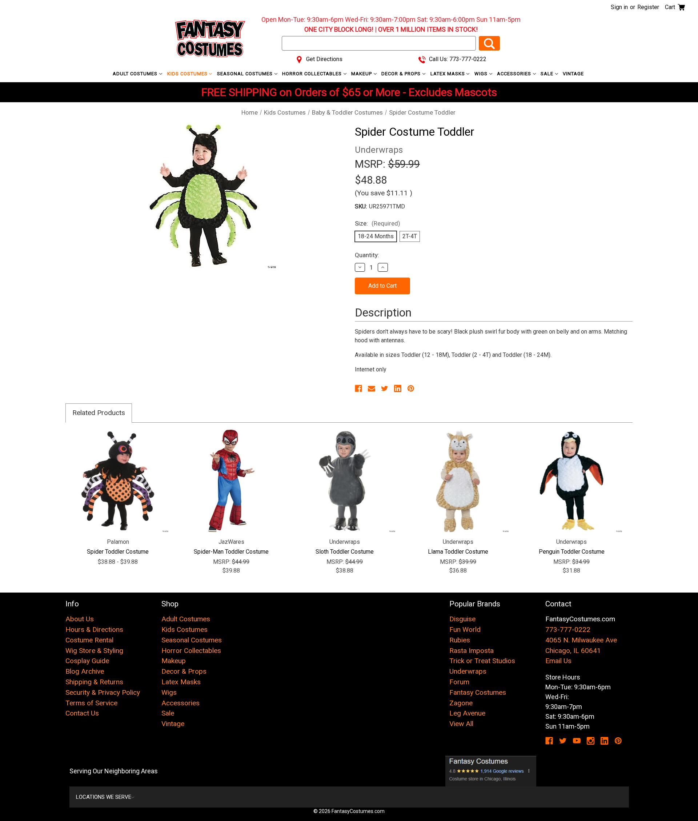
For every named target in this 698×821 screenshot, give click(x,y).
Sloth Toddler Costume (345, 551)
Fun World (465, 629)
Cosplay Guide (87, 661)
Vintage (573, 73)
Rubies (459, 640)
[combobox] (379, 43)
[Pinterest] (410, 388)
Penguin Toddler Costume (572, 551)
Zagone (461, 703)
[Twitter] (384, 388)
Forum (459, 682)
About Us (79, 619)
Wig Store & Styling (94, 650)
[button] (491, 771)
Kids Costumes (188, 73)
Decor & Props (401, 73)
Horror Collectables (312, 73)
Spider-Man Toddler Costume (231, 551)
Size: (377, 223)
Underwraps (467, 671)
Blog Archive (84, 671)
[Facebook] (358, 388)
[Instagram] (590, 741)
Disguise (462, 619)
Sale (548, 73)
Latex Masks (448, 73)
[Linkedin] (397, 388)
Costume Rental (89, 640)
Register (648, 7)
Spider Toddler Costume (118, 551)
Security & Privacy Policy (102, 692)
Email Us (558, 661)
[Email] (371, 388)
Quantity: (367, 255)
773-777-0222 (567, 629)
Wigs (481, 73)
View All (461, 724)
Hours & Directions (94, 629)
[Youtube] (577, 741)
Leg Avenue (467, 713)
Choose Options (118, 481)
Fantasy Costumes (477, 692)
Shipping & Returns (94, 682)
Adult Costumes (136, 73)
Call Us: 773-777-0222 (457, 59)
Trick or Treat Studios (482, 661)
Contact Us (82, 713)
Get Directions (323, 59)
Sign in (619, 7)
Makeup (362, 73)
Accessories (515, 73)
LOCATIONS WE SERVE (103, 797)
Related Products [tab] (98, 412)
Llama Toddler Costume (458, 551)
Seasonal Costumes (245, 73)
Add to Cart (231, 481)
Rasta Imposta (471, 650)
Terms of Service (91, 703)
